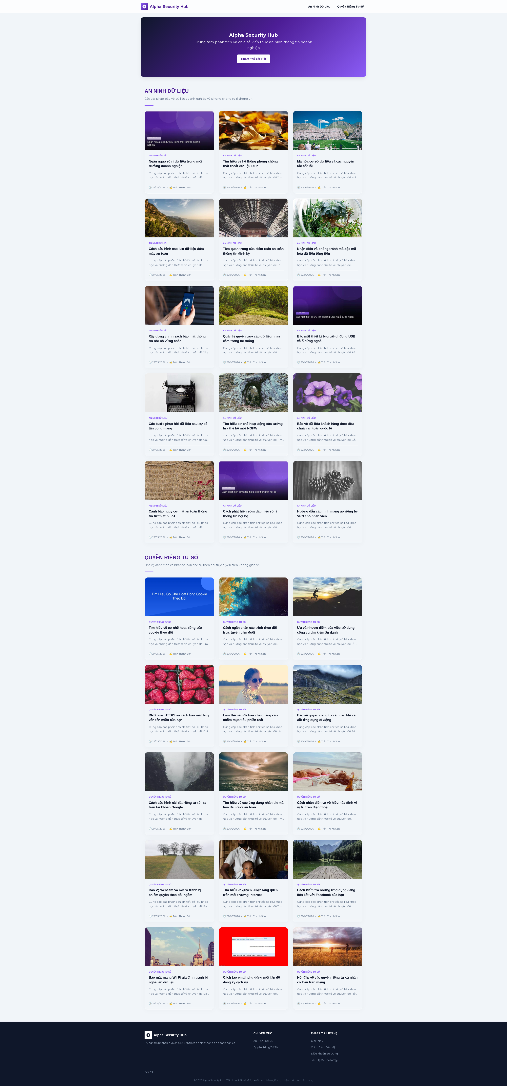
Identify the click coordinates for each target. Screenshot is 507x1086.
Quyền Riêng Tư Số (350, 6)
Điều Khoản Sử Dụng (324, 1053)
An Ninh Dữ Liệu (319, 6)
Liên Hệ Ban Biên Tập (324, 1060)
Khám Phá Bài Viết (253, 58)
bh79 (149, 1072)
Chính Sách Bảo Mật (323, 1047)
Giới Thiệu (317, 1040)
